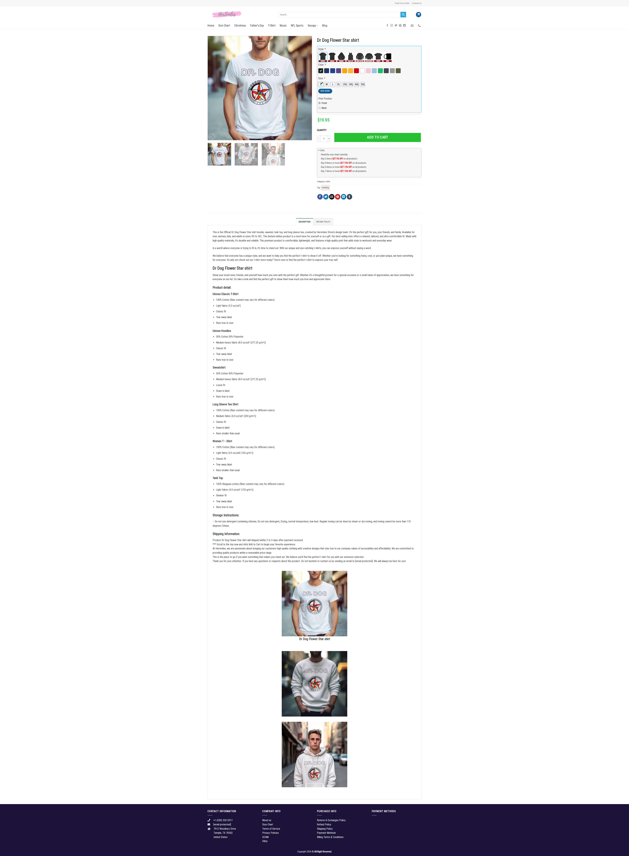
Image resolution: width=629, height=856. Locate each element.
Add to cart (377, 137)
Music (283, 25)
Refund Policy (323, 222)
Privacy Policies (270, 832)
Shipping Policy (325, 828)
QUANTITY (322, 130)
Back (324, 108)
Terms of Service (271, 828)
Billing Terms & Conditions (330, 837)
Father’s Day (257, 25)
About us (266, 820)
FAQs (264, 841)
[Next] (306, 88)
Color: (322, 64)
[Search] (403, 14)
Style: (322, 49)
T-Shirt (272, 25)
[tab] (304, 221)
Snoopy (312, 25)
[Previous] (214, 88)
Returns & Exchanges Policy (331, 820)
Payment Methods (326, 832)
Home (211, 25)
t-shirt (327, 181)
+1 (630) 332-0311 (223, 820)
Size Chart (224, 25)
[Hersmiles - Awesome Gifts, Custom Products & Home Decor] (240, 14)
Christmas (240, 25)
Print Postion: (325, 98)
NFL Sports (297, 25)
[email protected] (364, 561)
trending (325, 187)
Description (305, 222)
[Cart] (418, 14)
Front (324, 103)
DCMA (265, 837)
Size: (321, 78)
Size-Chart (267, 824)
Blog (324, 25)
